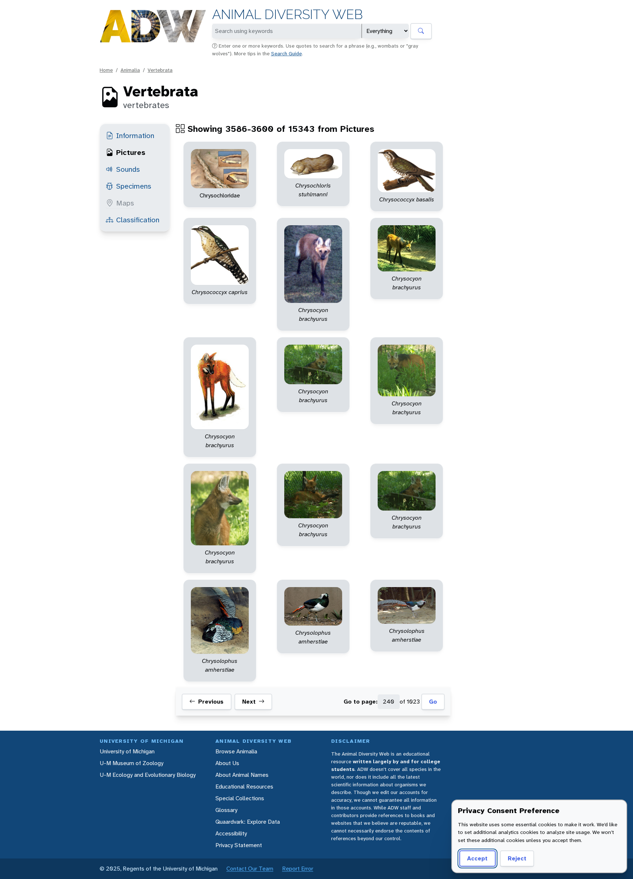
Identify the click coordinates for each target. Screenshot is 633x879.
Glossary (226, 810)
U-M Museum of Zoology (131, 763)
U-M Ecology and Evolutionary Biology (148, 775)
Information (135, 135)
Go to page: (361, 701)
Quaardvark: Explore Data (247, 822)
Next (249, 701)
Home (106, 70)
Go (433, 701)
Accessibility (231, 833)
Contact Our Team (249, 868)
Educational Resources (244, 786)
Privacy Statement (238, 845)
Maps (125, 203)
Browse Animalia (236, 751)
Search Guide (286, 53)
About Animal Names (242, 775)
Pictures (130, 152)
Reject (517, 858)
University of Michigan (127, 751)
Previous (210, 701)
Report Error (297, 868)
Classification (137, 220)
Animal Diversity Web (287, 14)
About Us (227, 763)
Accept (477, 858)
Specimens (133, 186)
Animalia (130, 70)
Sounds (128, 169)
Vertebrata (160, 70)
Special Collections (239, 798)
